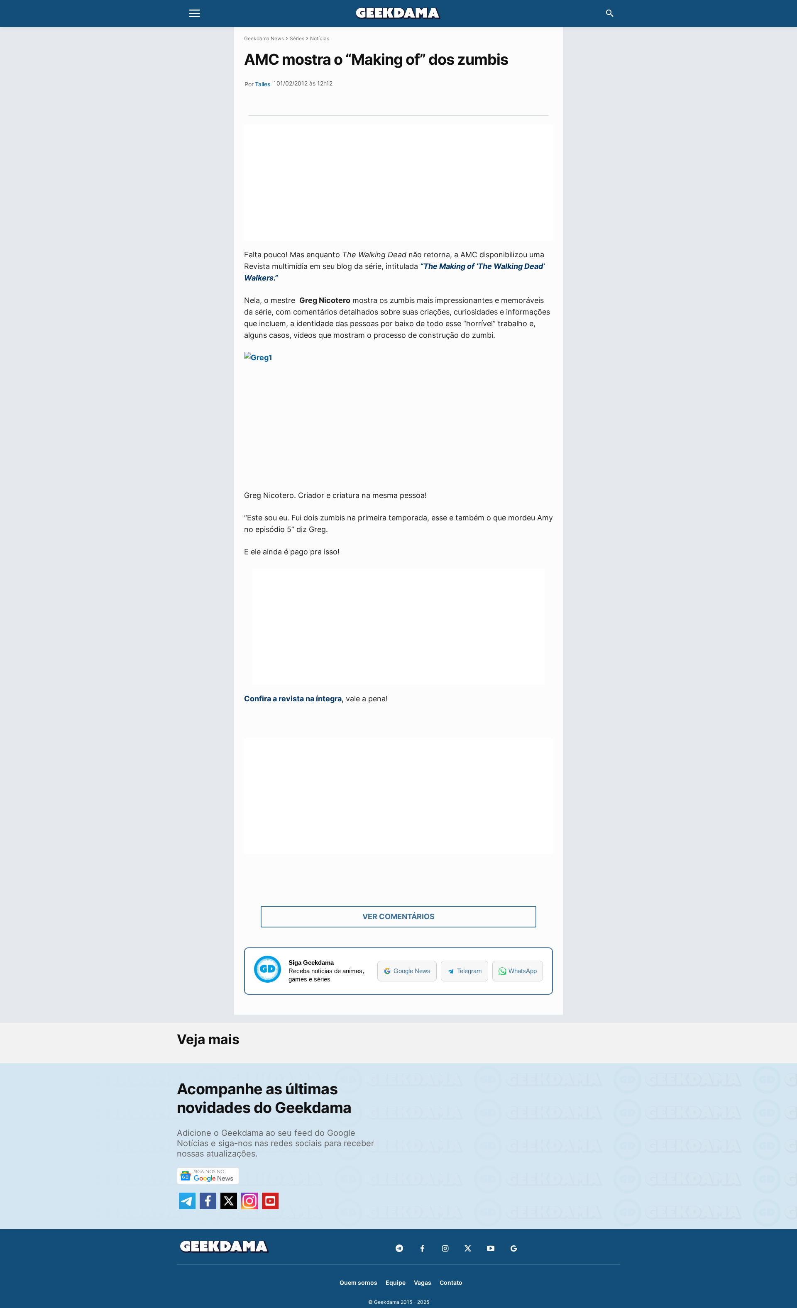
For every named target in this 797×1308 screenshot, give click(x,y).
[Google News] (513, 1249)
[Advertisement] (398, 182)
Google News (412, 970)
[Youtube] (491, 1249)
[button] (609, 13)
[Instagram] (445, 1249)
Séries (297, 38)
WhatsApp (523, 970)
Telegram (469, 970)
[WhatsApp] (412, 96)
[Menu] (195, 13)
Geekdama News (264, 38)
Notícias (319, 38)
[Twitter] (468, 1249)
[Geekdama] (398, 14)
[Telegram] (431, 96)
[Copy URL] (450, 96)
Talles (263, 84)
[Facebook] (422, 1249)
